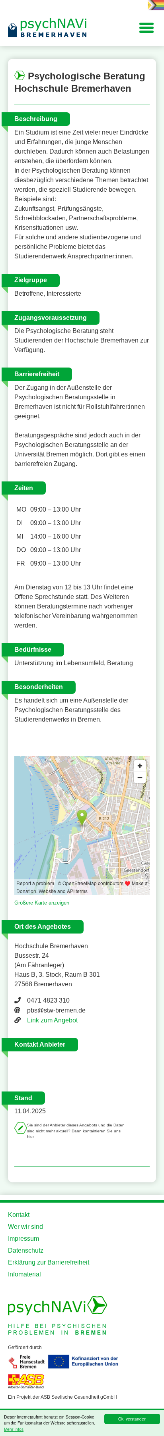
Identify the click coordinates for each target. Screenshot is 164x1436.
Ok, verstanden (132, 1419)
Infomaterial (24, 1274)
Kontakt (18, 1214)
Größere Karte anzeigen (41, 903)
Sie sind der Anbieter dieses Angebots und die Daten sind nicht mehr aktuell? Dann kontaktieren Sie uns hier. (76, 1131)
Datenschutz (25, 1250)
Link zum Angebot (52, 1020)
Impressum (23, 1238)
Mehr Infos (13, 1429)
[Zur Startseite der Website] (48, 28)
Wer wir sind (25, 1226)
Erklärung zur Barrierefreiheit (48, 1262)
